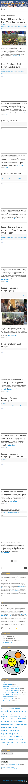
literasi (15, 734)
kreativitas (16, 731)
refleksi (3, 739)
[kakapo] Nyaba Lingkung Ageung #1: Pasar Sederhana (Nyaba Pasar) (13, 230)
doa (25, 711)
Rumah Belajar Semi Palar (14, 764)
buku (21, 708)
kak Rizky (6, 281)
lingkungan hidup (7, 734)
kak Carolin (6, 114)
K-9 (2, 295)
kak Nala (5, 447)
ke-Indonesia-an (6, 721)
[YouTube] (22, 3)
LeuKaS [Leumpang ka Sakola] (9, 698)
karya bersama (22, 718)
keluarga (17, 725)
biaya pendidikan (14, 590)
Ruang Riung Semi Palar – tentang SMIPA (11, 690)
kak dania (6, 220)
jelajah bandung (14, 716)
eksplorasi (3, 26)
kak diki (5, 337)
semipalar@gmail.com (13, 625)
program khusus (9, 28)
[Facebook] (20, 3)
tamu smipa (13, 742)
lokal (25, 26)
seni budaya (10, 296)
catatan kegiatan (19, 711)
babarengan (11, 708)
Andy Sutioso (5, 293)
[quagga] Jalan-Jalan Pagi (12, 510)
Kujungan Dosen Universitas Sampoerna (11, 688)
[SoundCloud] (24, 3)
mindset (3, 737)
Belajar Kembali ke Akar (7, 682)
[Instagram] (26, 3)
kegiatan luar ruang (7, 724)
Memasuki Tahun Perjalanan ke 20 (10, 686)
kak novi (5, 554)
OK (25, 568)
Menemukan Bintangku (7, 684)
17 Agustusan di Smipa (7, 700)
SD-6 (25, 124)
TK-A (5, 179)
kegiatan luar (9, 26)
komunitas (13, 727)
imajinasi (4, 716)
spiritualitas (22, 739)
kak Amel (19, 716)
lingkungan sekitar (20, 26)
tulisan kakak (21, 742)
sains (8, 739)
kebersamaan (19, 721)
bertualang (17, 708)
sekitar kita (12, 739)
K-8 (6, 71)
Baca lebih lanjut (17, 55)
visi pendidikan (6, 745)
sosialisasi (19, 461)
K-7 (6, 26)
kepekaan (23, 724)
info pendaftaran (4, 587)
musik (7, 737)
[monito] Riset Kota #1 (11, 121)
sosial (7, 73)
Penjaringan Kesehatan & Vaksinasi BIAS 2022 (12, 692)
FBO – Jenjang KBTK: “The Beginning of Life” (12, 694)
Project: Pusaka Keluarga (8, 696)
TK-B (7, 179)
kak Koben (6, 57)
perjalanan (3, 28)
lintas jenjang (16, 178)
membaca (20, 733)
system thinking (5, 742)
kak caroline (6, 391)
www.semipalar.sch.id (13, 768)
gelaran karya (8, 714)
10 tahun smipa (5, 708)
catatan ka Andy (7, 711)
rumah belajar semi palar (12, 3)
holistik (22, 714)
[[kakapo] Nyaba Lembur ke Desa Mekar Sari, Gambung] (14, 38)
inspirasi (9, 716)
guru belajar (15, 714)
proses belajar (16, 737)
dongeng (3, 714)
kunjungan (14, 26)
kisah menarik (5, 727)
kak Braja (23, 716)
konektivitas (6, 730)
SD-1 (18, 512)
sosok (17, 739)
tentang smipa (21, 586)
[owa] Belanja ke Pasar (11, 174)
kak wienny (6, 167)
